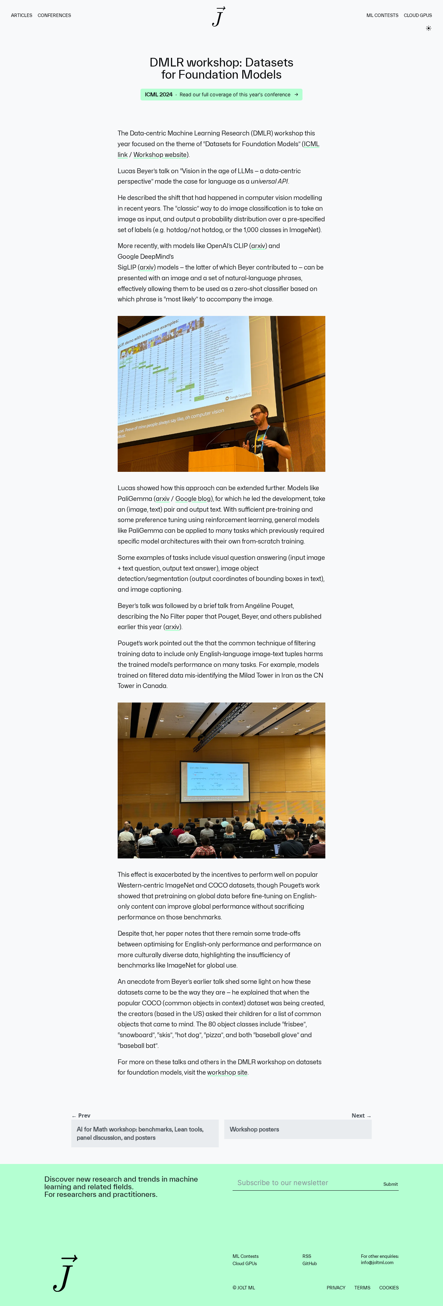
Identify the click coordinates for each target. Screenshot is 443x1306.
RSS (306, 1256)
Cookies (389, 1287)
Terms (362, 1287)
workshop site (227, 1072)
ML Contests (382, 15)
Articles (21, 15)
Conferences (54, 15)
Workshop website (160, 154)
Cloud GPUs (418, 15)
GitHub (309, 1263)
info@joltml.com (377, 1262)
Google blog (193, 498)
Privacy (336, 1287)
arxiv (258, 245)
